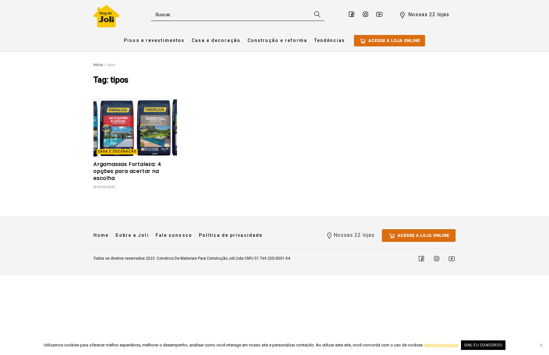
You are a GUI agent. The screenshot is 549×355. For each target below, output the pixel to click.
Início (98, 65)
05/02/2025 (105, 187)
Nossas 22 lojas (428, 14)
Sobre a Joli (132, 235)
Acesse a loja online (393, 40)
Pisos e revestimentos (154, 40)
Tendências (329, 40)
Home (101, 235)
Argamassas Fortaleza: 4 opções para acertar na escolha (127, 171)
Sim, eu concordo (483, 345)
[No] (541, 345)
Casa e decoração (216, 40)
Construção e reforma (277, 40)
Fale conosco (174, 235)
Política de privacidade (230, 235)
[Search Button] (316, 14)
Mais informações (441, 345)
